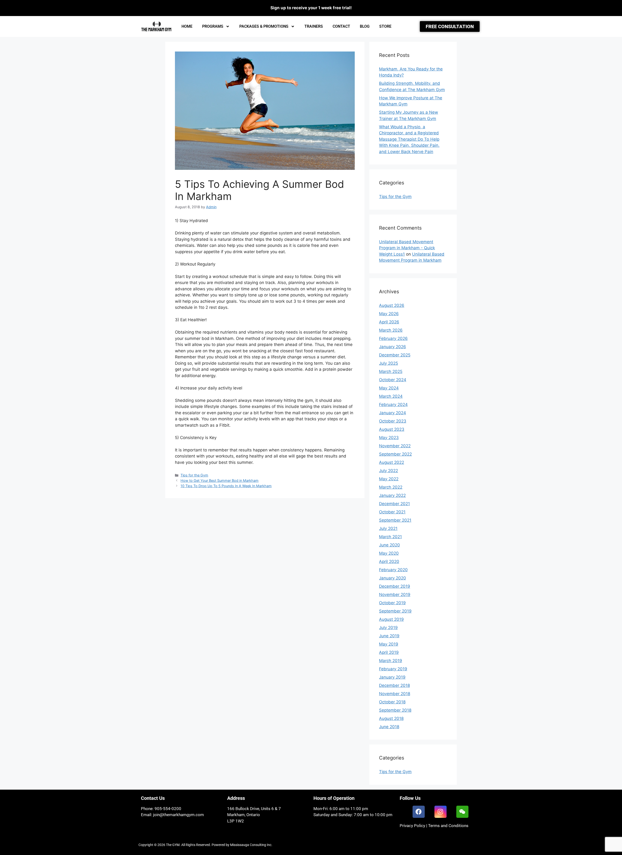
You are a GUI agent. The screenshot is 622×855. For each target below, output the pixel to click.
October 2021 (392, 512)
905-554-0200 (168, 808)
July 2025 (388, 363)
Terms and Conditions (448, 825)
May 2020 (389, 553)
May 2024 (389, 388)
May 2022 (388, 478)
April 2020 (389, 561)
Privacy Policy (412, 825)
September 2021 (395, 520)
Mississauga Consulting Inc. (251, 845)
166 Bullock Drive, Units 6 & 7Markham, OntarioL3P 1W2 (254, 814)
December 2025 (394, 355)
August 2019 (391, 619)
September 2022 (395, 454)
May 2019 (388, 644)
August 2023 (391, 429)
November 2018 (394, 693)
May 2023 (389, 437)
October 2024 (392, 379)
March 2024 (391, 396)
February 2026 (393, 338)
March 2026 (391, 330)
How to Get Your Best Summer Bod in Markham (220, 480)
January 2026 (392, 346)
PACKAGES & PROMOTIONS (263, 26)
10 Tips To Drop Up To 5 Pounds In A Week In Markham (226, 486)
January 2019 (392, 677)
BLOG (365, 26)
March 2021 (390, 536)
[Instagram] (440, 812)
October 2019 (392, 602)
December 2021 (394, 503)
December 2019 (394, 586)
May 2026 (389, 313)
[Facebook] (419, 812)
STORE (385, 26)
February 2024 (393, 404)
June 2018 (389, 726)
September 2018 (395, 710)
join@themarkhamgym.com (178, 814)
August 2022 (391, 462)
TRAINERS (313, 26)
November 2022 (395, 445)
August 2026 (391, 305)
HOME (186, 26)
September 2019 (395, 611)
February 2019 (393, 668)
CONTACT (341, 26)
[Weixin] (462, 812)
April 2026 (389, 322)
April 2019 (389, 652)
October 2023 (392, 421)
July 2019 (388, 627)
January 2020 (392, 578)
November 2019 (394, 594)
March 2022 (390, 487)
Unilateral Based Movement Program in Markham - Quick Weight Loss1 (407, 248)
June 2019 (389, 635)
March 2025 (390, 371)
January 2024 (392, 412)
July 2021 (388, 528)
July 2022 (388, 470)
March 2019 (390, 660)
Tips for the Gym (194, 475)
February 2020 (393, 569)
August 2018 (391, 718)
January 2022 (392, 495)
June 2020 (389, 545)
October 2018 (392, 702)
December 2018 (394, 685)
